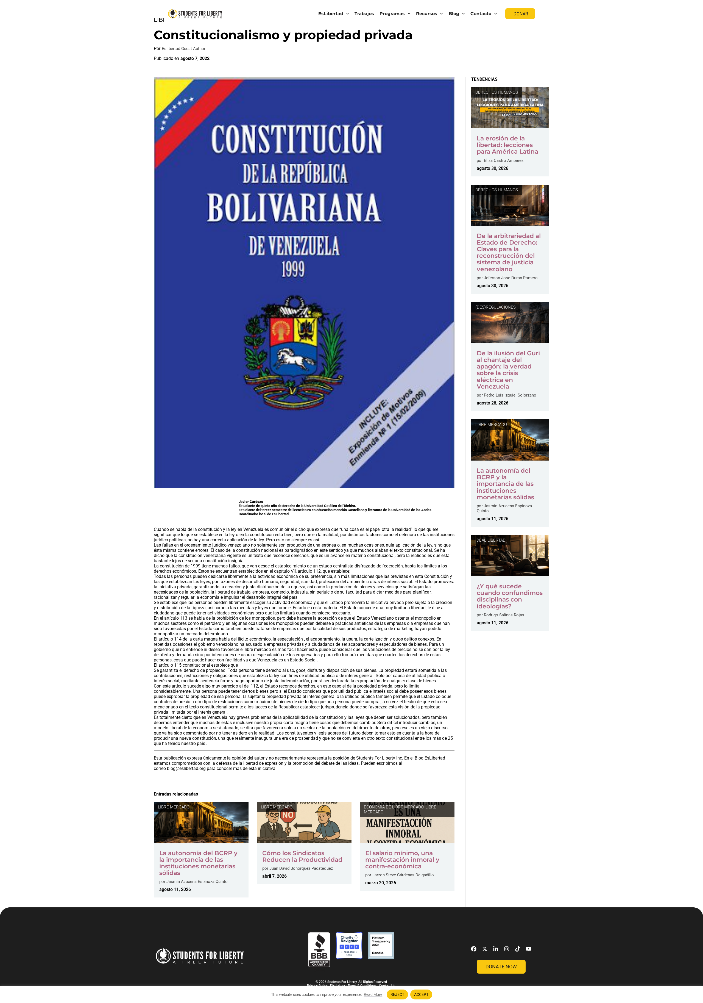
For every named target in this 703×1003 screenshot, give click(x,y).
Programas (392, 13)
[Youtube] (528, 948)
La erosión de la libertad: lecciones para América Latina (507, 145)
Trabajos (364, 13)
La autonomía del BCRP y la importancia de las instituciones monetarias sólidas (198, 863)
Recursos (426, 13)
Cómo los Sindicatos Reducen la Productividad (302, 856)
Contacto (480, 13)
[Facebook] (473, 948)
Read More (373, 994)
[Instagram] (506, 948)
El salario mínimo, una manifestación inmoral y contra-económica (402, 859)
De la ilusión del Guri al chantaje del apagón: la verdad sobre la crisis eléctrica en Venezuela (508, 370)
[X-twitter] (484, 948)
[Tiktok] (517, 948)
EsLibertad (330, 13)
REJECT (397, 994)
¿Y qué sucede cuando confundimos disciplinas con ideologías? (510, 596)
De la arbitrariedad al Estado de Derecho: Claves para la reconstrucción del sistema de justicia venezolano (509, 252)
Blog (454, 13)
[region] (351, 994)
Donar (521, 13)
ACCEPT (421, 994)
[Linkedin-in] (495, 948)
